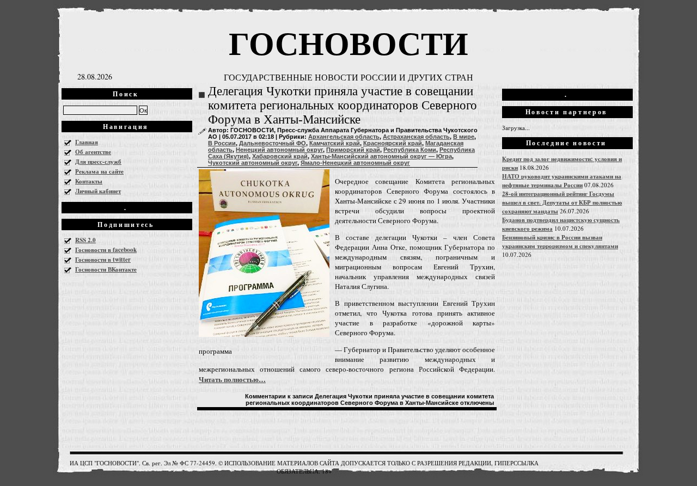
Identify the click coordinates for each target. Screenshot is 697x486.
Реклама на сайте (99, 171)
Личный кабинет (98, 191)
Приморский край (353, 149)
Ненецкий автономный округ (279, 149)
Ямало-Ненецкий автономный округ (355, 162)
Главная (86, 142)
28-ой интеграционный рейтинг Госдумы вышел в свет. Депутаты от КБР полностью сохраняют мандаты (562, 202)
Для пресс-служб (98, 161)
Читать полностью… (232, 379)
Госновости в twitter (103, 259)
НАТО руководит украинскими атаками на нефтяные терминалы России (561, 180)
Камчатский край (334, 143)
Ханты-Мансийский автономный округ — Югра (381, 156)
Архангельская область (344, 136)
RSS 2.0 (85, 240)
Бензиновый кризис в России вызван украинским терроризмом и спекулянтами (560, 241)
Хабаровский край (280, 156)
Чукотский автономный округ (252, 162)
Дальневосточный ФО (272, 143)
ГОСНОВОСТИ (348, 42)
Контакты (88, 181)
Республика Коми (409, 149)
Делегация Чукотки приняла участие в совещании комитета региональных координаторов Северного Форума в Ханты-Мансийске (342, 105)
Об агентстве (93, 151)
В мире (463, 136)
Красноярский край (392, 143)
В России (222, 143)
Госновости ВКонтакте (106, 269)
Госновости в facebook (106, 249)
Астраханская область (416, 136)
